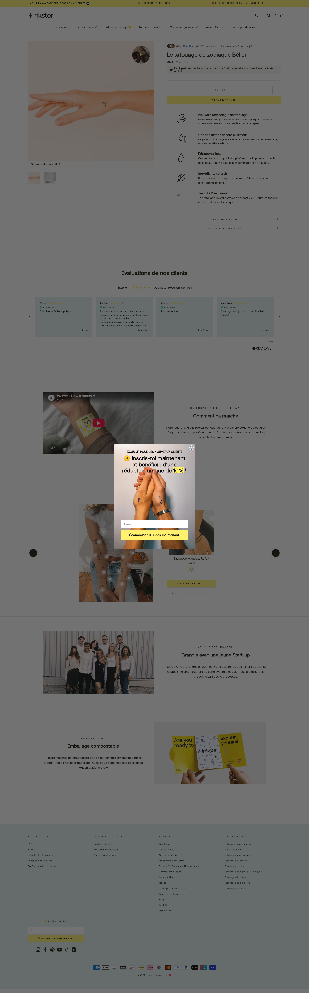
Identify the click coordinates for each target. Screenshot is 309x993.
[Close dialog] (191, 447)
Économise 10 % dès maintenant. (154, 535)
